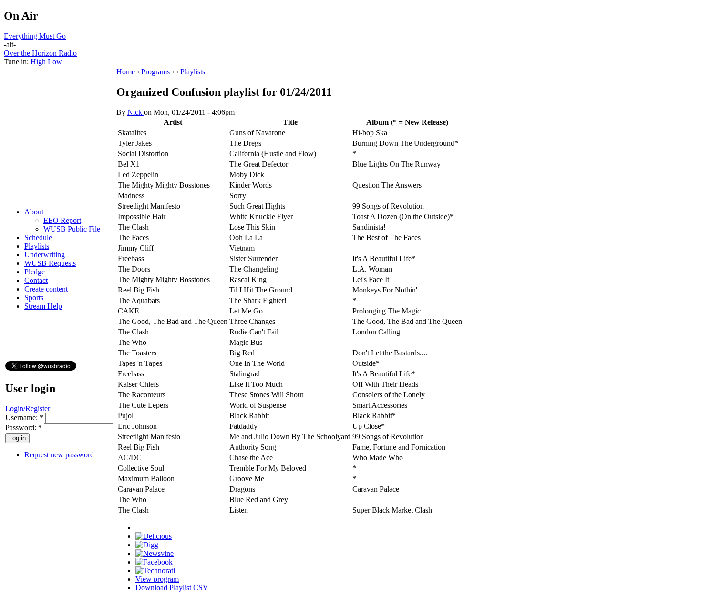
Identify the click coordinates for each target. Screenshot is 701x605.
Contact (36, 280)
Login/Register (27, 408)
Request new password (59, 455)
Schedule (38, 237)
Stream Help (43, 306)
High (38, 62)
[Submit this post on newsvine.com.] (154, 553)
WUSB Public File (71, 229)
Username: (24, 417)
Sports (33, 297)
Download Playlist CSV (171, 588)
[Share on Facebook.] (154, 562)
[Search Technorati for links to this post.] (155, 570)
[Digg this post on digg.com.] (146, 545)
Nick (135, 112)
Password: (23, 428)
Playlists (36, 246)
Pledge (34, 272)
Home (125, 72)
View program (157, 579)
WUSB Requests (50, 263)
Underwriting (44, 255)
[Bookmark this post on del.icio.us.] (153, 536)
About (33, 212)
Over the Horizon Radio (40, 53)
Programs (155, 72)
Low (55, 62)
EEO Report (62, 220)
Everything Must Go (35, 36)
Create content (46, 289)
